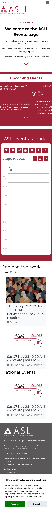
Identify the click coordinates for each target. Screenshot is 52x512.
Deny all (36, 504)
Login (6, 2)
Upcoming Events (26, 78)
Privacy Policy (9, 472)
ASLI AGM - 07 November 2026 (35, 86)
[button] (24, 117)
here (40, 496)
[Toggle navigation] (47, 2)
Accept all (15, 504)
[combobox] (6, 150)
